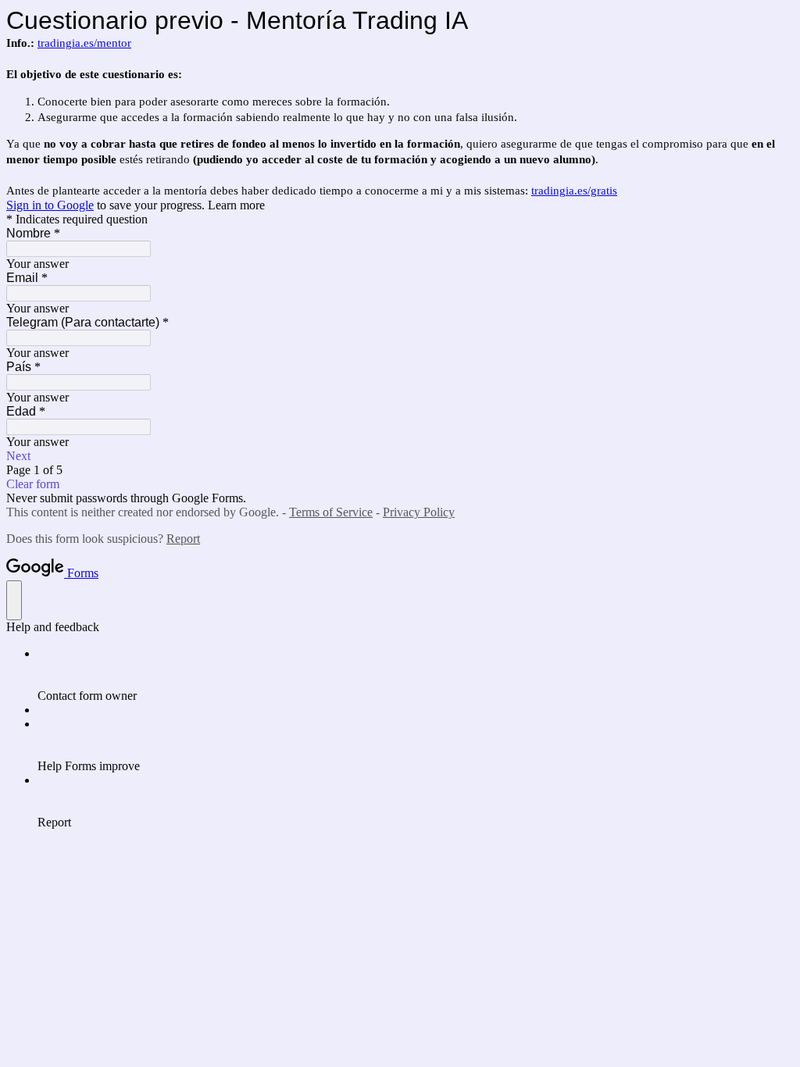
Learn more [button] (236, 205)
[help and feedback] (14, 600)
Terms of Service (331, 512)
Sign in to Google (50, 205)
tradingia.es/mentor (84, 43)
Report (183, 538)
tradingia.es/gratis (574, 190)
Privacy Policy (419, 512)
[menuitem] (416, 675)
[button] (400, 456)
